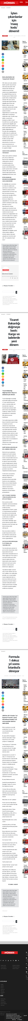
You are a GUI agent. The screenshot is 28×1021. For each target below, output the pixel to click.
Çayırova (3, 989)
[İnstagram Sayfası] (6, 960)
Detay (14, 1019)
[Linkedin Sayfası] (11, 960)
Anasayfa (3, 7)
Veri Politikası (4, 968)
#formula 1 (4, 910)
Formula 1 (12, 736)
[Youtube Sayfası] (9, 960)
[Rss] (14, 960)
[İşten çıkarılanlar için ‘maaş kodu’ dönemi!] (10, 45)
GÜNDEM (8, 314)
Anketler (2, 1000)
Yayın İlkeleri (3, 967)
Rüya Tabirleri (4, 1003)
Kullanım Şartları (16, 965)
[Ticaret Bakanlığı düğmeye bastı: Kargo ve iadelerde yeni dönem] (10, 359)
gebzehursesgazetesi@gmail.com (9, 276)
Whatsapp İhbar (16, 967)
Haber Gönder (16, 968)
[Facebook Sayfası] (1, 960)
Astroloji (2, 1005)
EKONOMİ (8, 7)
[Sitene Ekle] (19, 960)
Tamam (20, 1019)
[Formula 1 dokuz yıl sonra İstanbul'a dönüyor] (10, 683)
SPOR (2, 994)
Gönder (16, 292)
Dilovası (2, 990)
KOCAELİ (3, 992)
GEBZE (2, 986)
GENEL (21, 2)
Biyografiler (3, 1002)
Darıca (2, 987)
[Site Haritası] (16, 960)
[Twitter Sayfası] (4, 960)
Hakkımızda (3, 965)
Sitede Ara (3, 999)
